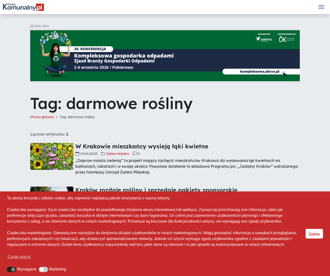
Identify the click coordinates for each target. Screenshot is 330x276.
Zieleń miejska (117, 153)
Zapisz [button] (314, 234)
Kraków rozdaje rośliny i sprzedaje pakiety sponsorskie (156, 190)
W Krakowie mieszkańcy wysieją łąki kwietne (141, 146)
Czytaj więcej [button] (19, 257)
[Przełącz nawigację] (321, 7)
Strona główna (42, 117)
